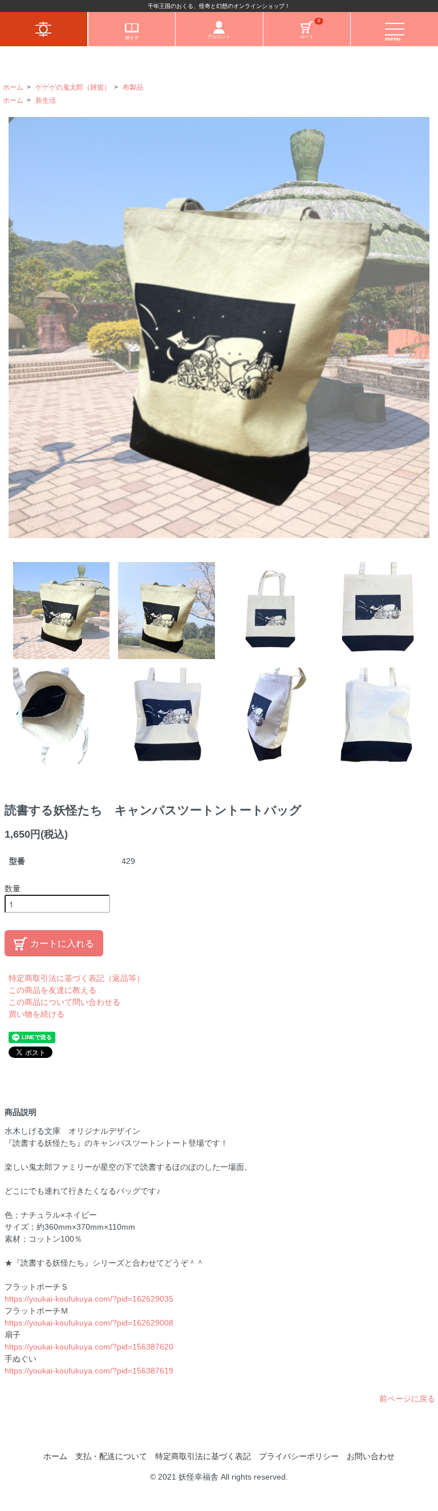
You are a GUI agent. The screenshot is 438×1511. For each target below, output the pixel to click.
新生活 (45, 100)
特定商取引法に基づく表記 (203, 1456)
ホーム (13, 87)
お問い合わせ (371, 1456)
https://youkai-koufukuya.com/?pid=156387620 (89, 1346)
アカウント (219, 36)
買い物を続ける (36, 1014)
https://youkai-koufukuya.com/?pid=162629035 (89, 1298)
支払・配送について (111, 1456)
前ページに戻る (407, 1398)
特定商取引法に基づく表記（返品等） (76, 978)
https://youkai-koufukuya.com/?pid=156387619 (89, 1370)
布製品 (133, 87)
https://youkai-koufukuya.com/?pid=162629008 (89, 1322)
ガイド (132, 38)
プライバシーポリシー (299, 1456)
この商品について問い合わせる (64, 1002)
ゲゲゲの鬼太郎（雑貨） (73, 87)
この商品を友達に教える (52, 990)
